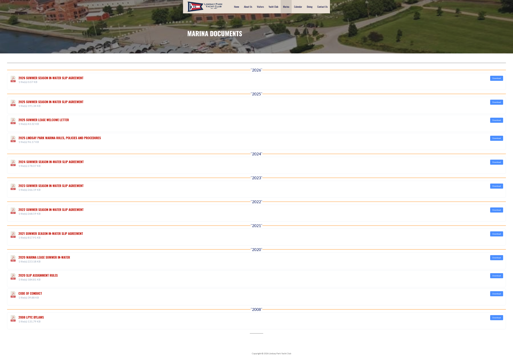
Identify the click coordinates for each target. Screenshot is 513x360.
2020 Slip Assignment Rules (38, 275)
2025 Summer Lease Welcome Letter (43, 119)
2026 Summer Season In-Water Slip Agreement (50, 77)
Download (496, 78)
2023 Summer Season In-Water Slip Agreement (51, 185)
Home (236, 6)
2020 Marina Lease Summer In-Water (44, 257)
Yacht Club (273, 6)
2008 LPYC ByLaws (31, 317)
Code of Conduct (30, 293)
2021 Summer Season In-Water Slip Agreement (50, 233)
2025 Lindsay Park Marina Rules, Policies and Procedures (59, 137)
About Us (248, 6)
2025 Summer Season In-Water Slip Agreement (50, 101)
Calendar (298, 6)
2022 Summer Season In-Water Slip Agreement (51, 209)
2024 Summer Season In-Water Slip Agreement (51, 161)
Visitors (260, 6)
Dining (309, 6)
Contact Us (322, 6)
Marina (286, 6)
